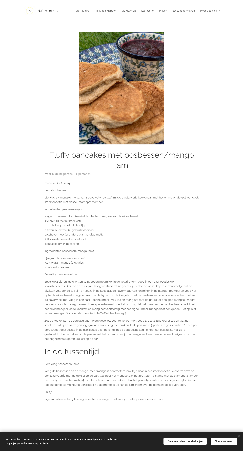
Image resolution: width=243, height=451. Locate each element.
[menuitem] (83, 11)
